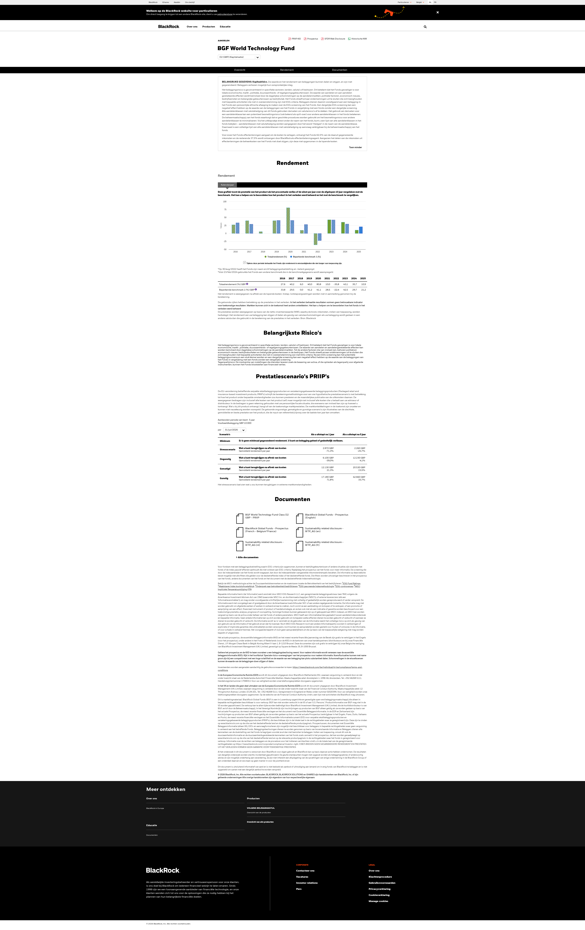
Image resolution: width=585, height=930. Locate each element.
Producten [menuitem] (208, 27)
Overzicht (239, 70)
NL (430, 2)
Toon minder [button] (355, 147)
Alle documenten (248, 557)
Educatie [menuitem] (225, 27)
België (419, 2)
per (220, 430)
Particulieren (404, 2)
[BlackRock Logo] (163, 872)
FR (435, 2)
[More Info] (247, 284)
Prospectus (312, 39)
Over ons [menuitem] (192, 27)
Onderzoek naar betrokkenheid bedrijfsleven (276, 587)
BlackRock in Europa (155, 808)
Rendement (287, 70)
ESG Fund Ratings (351, 584)
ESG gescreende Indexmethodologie (316, 587)
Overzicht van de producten (259, 813)
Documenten (339, 70)
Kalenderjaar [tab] (227, 185)
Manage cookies (378, 901)
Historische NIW (359, 39)
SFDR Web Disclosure (334, 39)
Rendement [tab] (226, 175)
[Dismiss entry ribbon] (437, 12)
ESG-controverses (344, 587)
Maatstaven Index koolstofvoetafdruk (236, 587)
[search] (424, 27)
